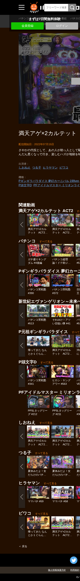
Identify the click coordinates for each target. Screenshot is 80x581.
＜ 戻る (23, 546)
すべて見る (45, 241)
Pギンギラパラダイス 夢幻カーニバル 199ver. (49, 181)
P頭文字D (25, 185)
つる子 (36, 167)
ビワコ (63, 167)
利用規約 (74, 570)
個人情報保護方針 (57, 570)
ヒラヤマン (50, 167)
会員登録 (27, 25)
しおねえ (25, 167)
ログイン (62, 25)
